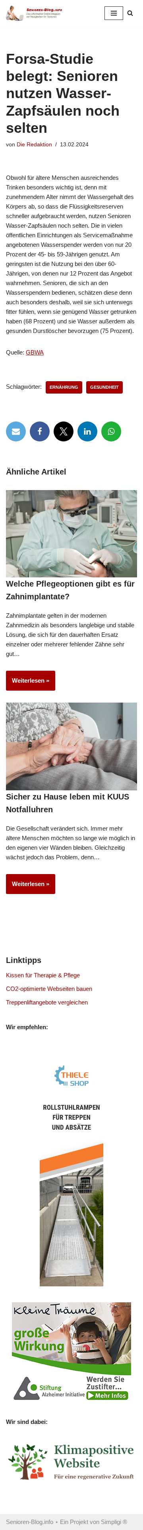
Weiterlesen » (27, 684)
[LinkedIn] (87, 431)
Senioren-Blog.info (29, 1521)
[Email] (16, 431)
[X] (63, 431)
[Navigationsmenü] (113, 13)
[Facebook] (40, 431)
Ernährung (64, 387)
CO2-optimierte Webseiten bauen (49, 988)
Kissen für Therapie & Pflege (43, 975)
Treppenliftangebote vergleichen (47, 1002)
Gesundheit (104, 387)
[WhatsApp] (111, 431)
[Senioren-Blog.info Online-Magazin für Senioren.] (36, 13)
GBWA (35, 352)
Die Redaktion (34, 145)
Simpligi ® (114, 1521)
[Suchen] (130, 13)
